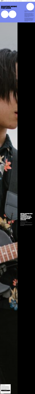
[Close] (10, 385)
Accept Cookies (5, 390)
